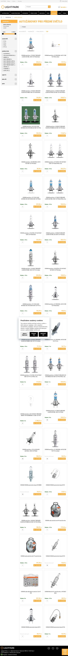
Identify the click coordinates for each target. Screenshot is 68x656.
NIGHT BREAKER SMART (9, 65)
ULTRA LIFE (6, 70)
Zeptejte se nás (65, 650)
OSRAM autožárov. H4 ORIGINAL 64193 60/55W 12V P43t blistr (30, 162)
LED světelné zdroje (5, 13)
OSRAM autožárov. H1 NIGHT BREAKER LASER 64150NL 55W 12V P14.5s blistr (30, 269)
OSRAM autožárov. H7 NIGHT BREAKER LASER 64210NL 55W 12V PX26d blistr (30, 56)
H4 (4, 45)
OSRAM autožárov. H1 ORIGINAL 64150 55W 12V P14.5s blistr (55, 450)
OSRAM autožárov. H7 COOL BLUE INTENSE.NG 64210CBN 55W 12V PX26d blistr (30, 199)
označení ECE (5, 38)
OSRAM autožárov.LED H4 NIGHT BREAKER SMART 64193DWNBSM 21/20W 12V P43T (30, 414)
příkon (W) (4, 79)
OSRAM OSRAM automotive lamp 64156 (55, 627)
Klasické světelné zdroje (15, 13)
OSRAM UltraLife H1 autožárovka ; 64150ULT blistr (55, 592)
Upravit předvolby (24, 334)
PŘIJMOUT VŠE (33, 334)
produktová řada (5, 51)
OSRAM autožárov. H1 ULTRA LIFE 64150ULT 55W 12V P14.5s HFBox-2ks (30, 375)
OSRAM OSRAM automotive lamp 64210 (30, 627)
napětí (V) (4, 75)
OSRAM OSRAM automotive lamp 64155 (55, 556)
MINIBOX (5, 57)
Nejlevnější (22, 31)
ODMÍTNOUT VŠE (43, 334)
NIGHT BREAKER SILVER (9, 63)
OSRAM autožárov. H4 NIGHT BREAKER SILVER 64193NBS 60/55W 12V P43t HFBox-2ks (30, 522)
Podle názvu (40, 31)
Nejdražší (31, 31)
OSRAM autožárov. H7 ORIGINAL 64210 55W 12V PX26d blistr (55, 304)
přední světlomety (18, 17)
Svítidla (48, 13)
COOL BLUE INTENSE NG (9, 55)
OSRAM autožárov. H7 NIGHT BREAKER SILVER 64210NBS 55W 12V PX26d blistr (30, 91)
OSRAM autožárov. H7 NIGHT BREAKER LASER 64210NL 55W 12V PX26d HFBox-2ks (55, 198)
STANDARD (6, 68)
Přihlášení (64, 1)
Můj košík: (63, 7)
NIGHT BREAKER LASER (9, 61)
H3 (4, 43)
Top (47, 31)
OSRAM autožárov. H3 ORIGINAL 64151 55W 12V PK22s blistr (55, 56)
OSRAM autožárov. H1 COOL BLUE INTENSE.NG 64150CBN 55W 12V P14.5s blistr (31, 305)
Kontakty (20, 1)
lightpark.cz (10, 7)
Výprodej (64, 13)
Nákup (8, 1)
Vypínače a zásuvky (33, 13)
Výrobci (14, 1)
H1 (4, 41)
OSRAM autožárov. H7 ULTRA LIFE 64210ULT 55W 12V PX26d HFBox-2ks (55, 162)
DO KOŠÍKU (38, 64)
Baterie (59, 13)
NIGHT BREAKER (7, 59)
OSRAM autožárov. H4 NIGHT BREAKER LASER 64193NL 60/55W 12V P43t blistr (55, 233)
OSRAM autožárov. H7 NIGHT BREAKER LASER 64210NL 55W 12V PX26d (55, 411)
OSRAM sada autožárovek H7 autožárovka (31, 556)
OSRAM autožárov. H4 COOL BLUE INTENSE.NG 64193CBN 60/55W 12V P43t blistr (31, 128)
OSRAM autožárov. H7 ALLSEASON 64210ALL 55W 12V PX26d (30, 450)
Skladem (24, 27)
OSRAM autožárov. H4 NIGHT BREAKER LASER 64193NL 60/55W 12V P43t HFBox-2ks (55, 92)
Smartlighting (42, 13)
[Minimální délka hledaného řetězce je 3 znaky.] (49, 6)
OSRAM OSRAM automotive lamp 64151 (55, 485)
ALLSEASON (6, 53)
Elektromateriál (25, 13)
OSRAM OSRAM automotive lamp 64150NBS (30, 485)
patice (3, 83)
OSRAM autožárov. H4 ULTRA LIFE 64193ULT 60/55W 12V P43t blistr (55, 269)
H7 (4, 47)
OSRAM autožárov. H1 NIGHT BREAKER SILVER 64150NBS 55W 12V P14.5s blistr (30, 340)
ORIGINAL (6, 67)
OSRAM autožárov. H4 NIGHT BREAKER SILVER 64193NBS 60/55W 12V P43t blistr (55, 127)
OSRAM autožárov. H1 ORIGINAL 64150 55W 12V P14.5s (55, 340)
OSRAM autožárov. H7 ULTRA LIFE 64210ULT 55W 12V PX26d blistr (30, 233)
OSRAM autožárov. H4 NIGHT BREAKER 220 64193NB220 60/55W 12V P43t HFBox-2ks (55, 375)
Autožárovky (54, 13)
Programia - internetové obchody (10, 654)
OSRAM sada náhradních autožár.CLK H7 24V (31, 592)
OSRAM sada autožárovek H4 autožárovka (55, 520)
